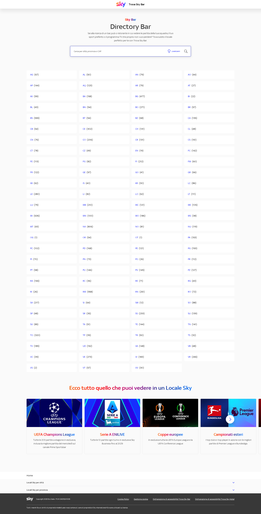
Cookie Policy (123, 499)
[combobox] (118, 51)
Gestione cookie (141, 499)
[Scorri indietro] (31, 421)
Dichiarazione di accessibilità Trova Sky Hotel (214, 499)
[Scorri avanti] (230, 421)
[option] (54, 426)
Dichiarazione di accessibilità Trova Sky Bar (171, 499)
